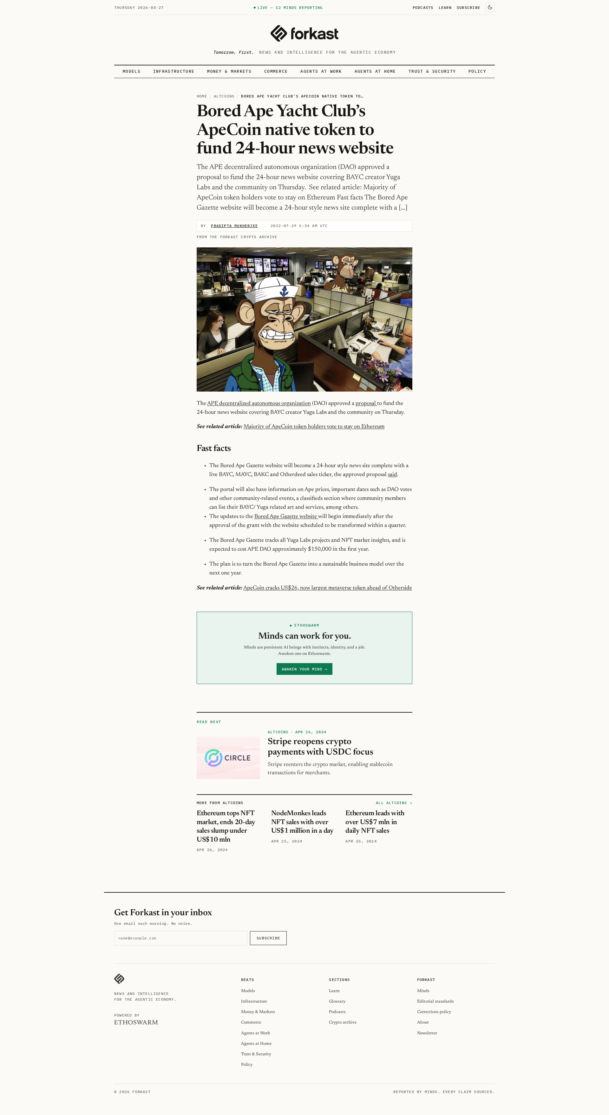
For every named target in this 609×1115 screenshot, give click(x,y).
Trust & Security (432, 71)
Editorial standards (435, 1001)
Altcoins (224, 96)
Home (202, 96)
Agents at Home (375, 71)
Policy (477, 71)
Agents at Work (321, 71)
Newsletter (427, 1033)
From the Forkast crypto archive (237, 236)
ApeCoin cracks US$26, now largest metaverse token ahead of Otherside (327, 588)
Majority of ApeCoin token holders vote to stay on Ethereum (314, 427)
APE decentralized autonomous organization (259, 403)
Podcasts (423, 7)
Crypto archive (343, 1022)
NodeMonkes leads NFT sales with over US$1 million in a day (302, 822)
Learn (445, 7)
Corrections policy (434, 1012)
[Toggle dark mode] (490, 7)
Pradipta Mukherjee (234, 225)
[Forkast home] (304, 33)
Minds (423, 991)
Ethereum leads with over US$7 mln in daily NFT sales (374, 822)
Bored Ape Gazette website (286, 517)
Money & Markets (229, 71)
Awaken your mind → (304, 669)
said (392, 475)
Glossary (337, 1001)
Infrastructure (173, 71)
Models (132, 71)
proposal (366, 403)
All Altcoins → (394, 802)
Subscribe (468, 7)
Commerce (276, 71)
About (423, 1022)
